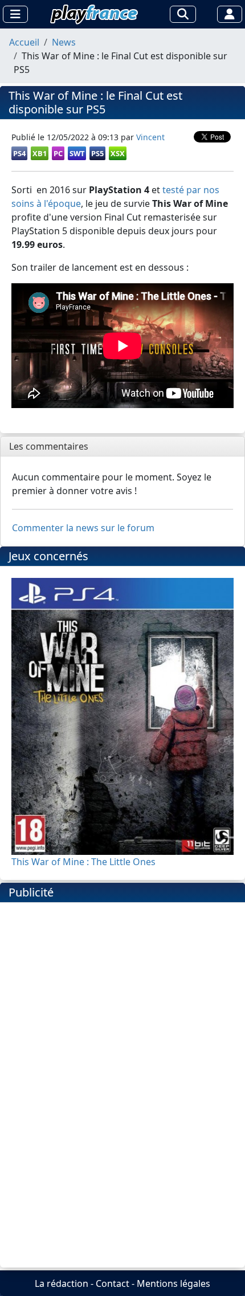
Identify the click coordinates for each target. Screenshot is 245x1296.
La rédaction (61, 1283)
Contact (112, 1283)
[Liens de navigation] (15, 14)
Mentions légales (173, 1283)
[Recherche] (183, 14)
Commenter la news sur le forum (83, 527)
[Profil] (229, 14)
